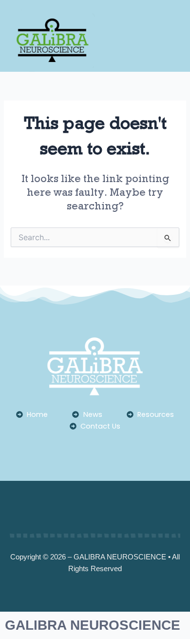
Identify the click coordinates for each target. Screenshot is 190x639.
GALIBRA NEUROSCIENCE (92, 625)
